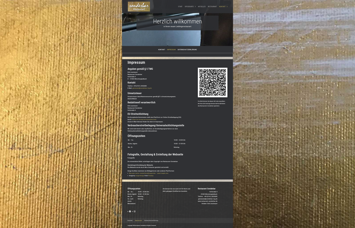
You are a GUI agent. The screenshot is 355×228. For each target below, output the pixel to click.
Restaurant (212, 6)
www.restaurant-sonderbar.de (207, 201)
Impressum (171, 50)
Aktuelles (202, 6)
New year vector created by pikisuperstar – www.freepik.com (148, 173)
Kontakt (222, 6)
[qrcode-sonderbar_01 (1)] (212, 97)
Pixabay (150, 175)
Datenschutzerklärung (187, 50)
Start (180, 6)
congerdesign (139, 175)
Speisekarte (189, 6)
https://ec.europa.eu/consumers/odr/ (144, 119)
